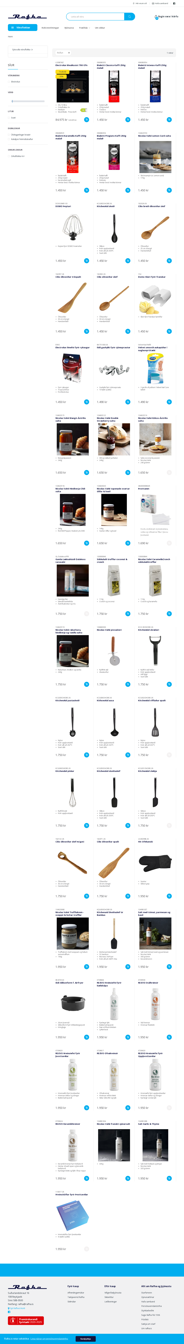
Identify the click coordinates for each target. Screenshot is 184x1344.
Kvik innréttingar (50, 27)
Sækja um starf (148, 1324)
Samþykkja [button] (85, 1339)
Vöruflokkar (23, 27)
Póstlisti (144, 1319)
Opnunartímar (147, 1297)
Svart (13, 117)
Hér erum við (141, 3)
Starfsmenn (146, 1292)
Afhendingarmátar (76, 1292)
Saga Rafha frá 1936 (150, 1315)
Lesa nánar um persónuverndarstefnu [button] (49, 1339)
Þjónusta (69, 27)
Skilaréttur (109, 1297)
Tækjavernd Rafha (76, 1297)
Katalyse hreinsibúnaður (22, 139)
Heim (10, 36)
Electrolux (15, 81)
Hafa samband (161, 3)
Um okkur (100, 27)
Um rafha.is (146, 1328)
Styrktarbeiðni (147, 1310)
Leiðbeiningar (111, 1301)
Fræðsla (83, 27)
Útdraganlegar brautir (20, 134)
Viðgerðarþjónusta (113, 1292)
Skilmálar (72, 1301)
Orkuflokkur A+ (18, 156)
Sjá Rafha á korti (17, 1308)
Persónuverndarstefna (151, 1306)
